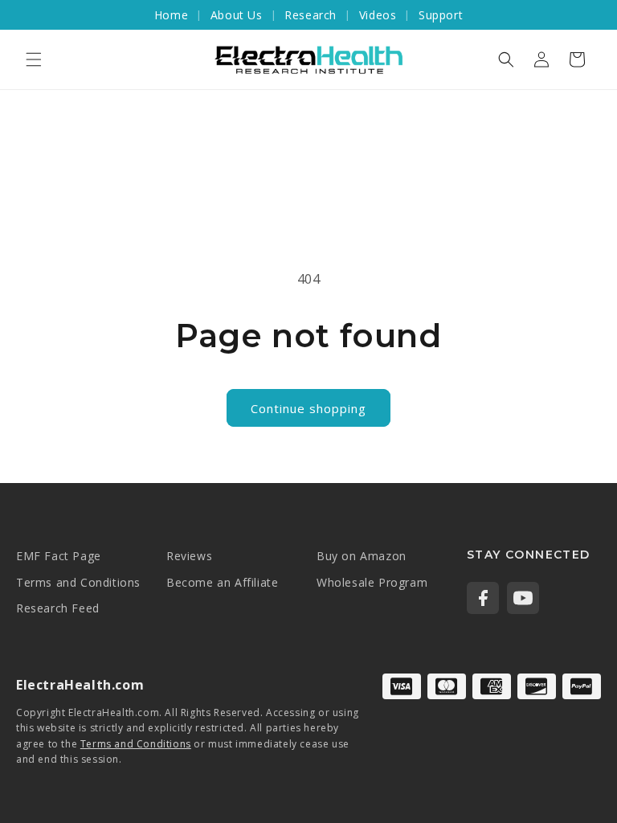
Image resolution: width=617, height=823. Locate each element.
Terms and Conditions (78, 582)
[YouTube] (523, 598)
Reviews (189, 555)
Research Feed (58, 608)
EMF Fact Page (58, 555)
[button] (33, 59)
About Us (236, 15)
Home (171, 15)
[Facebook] (483, 598)
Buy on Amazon (362, 555)
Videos (378, 15)
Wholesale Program (372, 582)
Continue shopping (308, 408)
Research (310, 15)
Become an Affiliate (222, 582)
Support (441, 15)
